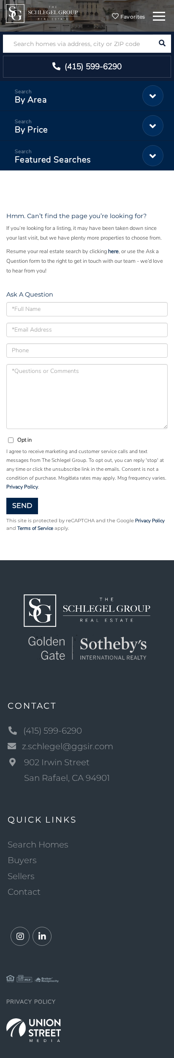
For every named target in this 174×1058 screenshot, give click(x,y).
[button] (162, 44)
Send (22, 506)
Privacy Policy (22, 486)
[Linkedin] (42, 936)
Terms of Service (35, 528)
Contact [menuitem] (24, 892)
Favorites (132, 16)
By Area (31, 99)
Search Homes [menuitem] (38, 844)
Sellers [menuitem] (21, 876)
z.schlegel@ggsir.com (67, 746)
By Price (31, 129)
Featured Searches (53, 159)
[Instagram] (20, 936)
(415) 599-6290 (92, 66)
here (113, 251)
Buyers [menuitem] (22, 860)
